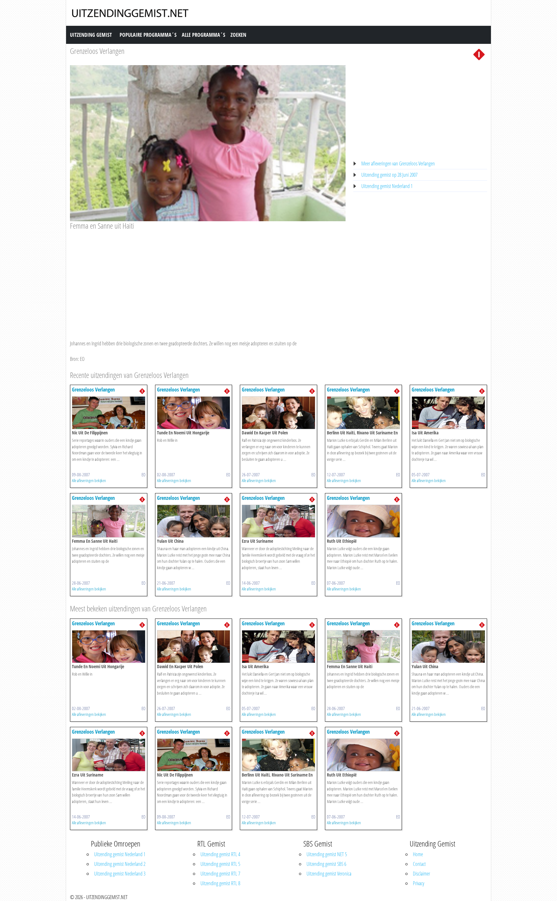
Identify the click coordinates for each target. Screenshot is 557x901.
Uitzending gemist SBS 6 (326, 863)
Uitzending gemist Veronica (329, 873)
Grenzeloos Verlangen (97, 50)
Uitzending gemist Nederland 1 (387, 186)
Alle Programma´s (203, 34)
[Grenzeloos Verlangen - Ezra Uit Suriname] (278, 520)
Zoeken (238, 34)
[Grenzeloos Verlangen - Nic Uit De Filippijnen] (108, 412)
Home (418, 854)
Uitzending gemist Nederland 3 (119, 873)
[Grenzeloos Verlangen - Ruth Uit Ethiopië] (363, 520)
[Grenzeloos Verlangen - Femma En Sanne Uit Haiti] (108, 520)
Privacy (418, 883)
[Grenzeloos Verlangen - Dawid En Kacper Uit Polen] (278, 412)
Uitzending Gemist (91, 34)
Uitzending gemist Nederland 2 (119, 863)
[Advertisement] (208, 279)
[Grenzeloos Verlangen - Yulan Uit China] (193, 520)
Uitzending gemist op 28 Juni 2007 (389, 174)
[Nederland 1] (479, 53)
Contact (419, 863)
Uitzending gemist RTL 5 (220, 863)
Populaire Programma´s (148, 34)
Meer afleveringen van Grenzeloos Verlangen (398, 163)
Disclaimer (421, 873)
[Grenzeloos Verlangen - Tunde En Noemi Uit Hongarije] (193, 412)
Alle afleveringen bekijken (89, 480)
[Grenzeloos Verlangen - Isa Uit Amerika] (448, 412)
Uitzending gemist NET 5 (327, 854)
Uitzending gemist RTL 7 (220, 873)
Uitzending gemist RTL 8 (220, 883)
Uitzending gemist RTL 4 (220, 854)
